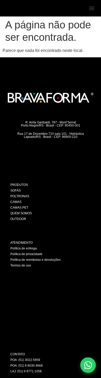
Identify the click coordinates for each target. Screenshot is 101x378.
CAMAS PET (19, 207)
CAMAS (15, 202)
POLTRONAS (19, 196)
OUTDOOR (18, 219)
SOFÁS (15, 190)
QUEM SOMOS (21, 213)
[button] (91, 8)
